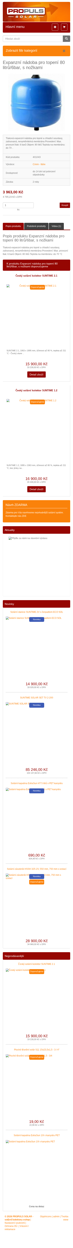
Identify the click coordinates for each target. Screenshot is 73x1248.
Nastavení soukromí (15, 1223)
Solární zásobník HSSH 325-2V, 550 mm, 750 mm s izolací (36, 869)
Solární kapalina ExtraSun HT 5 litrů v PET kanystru (37, 783)
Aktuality (10, 529)
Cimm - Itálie (39, 164)
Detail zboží (36, 374)
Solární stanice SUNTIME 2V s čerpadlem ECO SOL (36, 612)
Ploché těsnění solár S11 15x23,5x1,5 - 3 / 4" (36, 1049)
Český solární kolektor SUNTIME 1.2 (36, 390)
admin (56, 1216)
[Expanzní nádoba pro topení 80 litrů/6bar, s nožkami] (36, 102)
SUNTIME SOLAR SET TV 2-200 (36, 697)
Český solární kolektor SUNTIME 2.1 (36, 276)
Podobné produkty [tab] (36, 226)
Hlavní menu (15, 27)
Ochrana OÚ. (11, 1226)
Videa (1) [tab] (56, 226)
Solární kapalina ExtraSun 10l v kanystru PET (37, 1135)
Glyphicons (45, 1216)
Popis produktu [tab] (13, 226)
